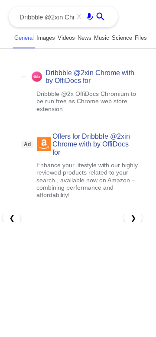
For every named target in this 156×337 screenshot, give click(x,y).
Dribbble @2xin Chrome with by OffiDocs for (90, 76)
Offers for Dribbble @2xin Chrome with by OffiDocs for (91, 144)
